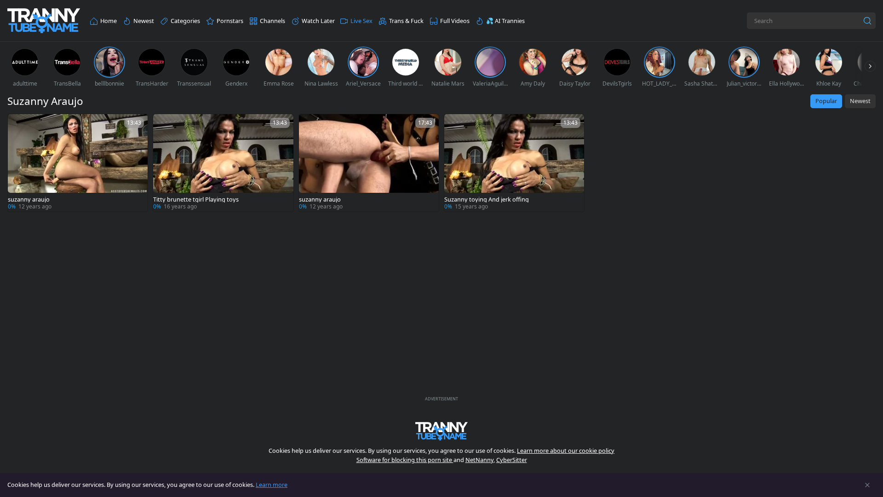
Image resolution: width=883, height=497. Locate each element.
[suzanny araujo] (78, 163)
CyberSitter (511, 460)
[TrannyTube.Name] (43, 21)
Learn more (271, 484)
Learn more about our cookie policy (565, 450)
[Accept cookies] (867, 485)
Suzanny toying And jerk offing (486, 199)
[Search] (867, 21)
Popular (826, 101)
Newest (860, 101)
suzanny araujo (29, 199)
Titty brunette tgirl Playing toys (196, 199)
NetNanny (479, 460)
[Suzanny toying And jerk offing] (514, 163)
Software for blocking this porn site (404, 460)
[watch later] (18, 125)
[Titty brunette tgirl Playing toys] (223, 163)
